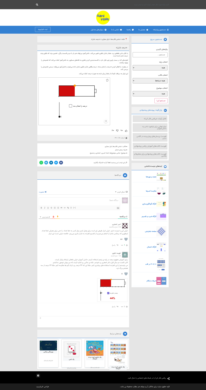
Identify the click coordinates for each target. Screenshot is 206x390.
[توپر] (41, 207)
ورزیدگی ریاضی (48, 352)
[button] (61, 163)
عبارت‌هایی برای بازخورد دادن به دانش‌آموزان (154, 127)
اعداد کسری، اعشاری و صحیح (99, 153)
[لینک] (68, 207)
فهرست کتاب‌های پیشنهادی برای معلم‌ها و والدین (150, 155)
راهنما (129, 29)
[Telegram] (38, 375)
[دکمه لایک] (126, 130)
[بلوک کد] (64, 207)
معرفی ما (141, 29)
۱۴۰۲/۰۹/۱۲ (48, 360)
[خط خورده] (51, 207)
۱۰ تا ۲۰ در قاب (150, 264)
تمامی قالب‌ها (115, 39)
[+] (74, 207)
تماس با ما (115, 29)
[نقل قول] (61, 207)
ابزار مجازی (105, 39)
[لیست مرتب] (54, 207)
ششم (117, 150)
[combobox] (105, 4)
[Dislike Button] (117, 130)
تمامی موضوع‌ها (115, 153)
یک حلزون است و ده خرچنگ (118, 368)
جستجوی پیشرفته (159, 29)
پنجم (121, 150)
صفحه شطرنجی (150, 231)
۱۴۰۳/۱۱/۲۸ (71, 368)
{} (71, 207)
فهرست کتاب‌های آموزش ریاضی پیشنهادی (150, 146)
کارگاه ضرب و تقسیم (149, 216)
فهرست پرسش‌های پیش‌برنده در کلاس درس (151, 137)
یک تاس (71, 359)
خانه (123, 39)
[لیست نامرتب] (58, 207)
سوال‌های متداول (97, 29)
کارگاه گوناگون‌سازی (149, 204)
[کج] (44, 207)
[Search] (36, 4)
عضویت (41, 192)
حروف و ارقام (151, 280)
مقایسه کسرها (151, 191)
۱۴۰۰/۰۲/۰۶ (94, 367)
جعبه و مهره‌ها (151, 176)
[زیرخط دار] (48, 207)
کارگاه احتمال (151, 247)
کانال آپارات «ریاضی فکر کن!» (155, 118)
